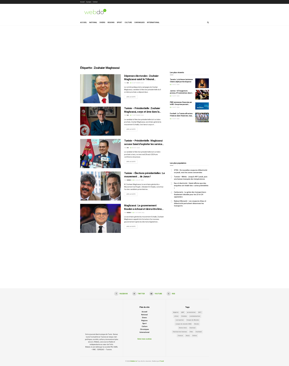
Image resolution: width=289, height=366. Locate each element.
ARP (182, 312)
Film (191, 331)
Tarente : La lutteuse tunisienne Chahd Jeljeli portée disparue (181, 81)
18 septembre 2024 (137, 83)
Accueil (82, 2)
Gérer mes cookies (144, 339)
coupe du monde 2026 (183, 324)
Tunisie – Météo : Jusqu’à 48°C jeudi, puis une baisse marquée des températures (190, 178)
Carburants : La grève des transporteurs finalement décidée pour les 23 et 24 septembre (190, 194)
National (93, 22)
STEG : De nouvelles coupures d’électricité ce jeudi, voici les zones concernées (190, 171)
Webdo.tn (133, 361)
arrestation (191, 312)
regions (111, 22)
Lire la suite (130, 97)
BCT (199, 312)
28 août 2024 (135, 147)
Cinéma (184, 316)
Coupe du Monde (193, 320)
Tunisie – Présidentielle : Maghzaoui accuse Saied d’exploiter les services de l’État (143, 142)
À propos (88, 2)
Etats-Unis (183, 328)
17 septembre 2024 (137, 115)
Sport (119, 22)
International (153, 22)
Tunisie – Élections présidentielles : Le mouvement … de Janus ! (144, 175)
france (180, 335)
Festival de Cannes (180, 331)
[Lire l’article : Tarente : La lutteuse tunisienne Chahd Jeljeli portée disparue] (202, 83)
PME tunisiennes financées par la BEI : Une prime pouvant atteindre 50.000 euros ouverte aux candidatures (181, 103)
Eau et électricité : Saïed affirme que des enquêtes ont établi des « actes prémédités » (191, 185)
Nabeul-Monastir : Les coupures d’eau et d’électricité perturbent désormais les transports (190, 203)
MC (128, 83)
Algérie (175, 312)
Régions (144, 320)
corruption (180, 320)
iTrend (161, 361)
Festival (192, 328)
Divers (102, 22)
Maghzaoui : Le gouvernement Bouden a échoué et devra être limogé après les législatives (144, 207)
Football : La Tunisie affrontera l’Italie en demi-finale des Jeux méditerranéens (181, 115)
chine (176, 316)
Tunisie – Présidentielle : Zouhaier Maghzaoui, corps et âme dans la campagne (142, 110)
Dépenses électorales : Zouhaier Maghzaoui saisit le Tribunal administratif (141, 77)
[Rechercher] (208, 22)
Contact (95, 2)
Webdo (129, 180)
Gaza (188, 335)
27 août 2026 (175, 84)
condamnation (195, 316)
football (199, 331)
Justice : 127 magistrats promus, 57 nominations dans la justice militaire (181, 92)
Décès (196, 324)
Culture (128, 22)
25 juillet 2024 (138, 180)
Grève (194, 335)
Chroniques (139, 22)
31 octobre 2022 (139, 212)
